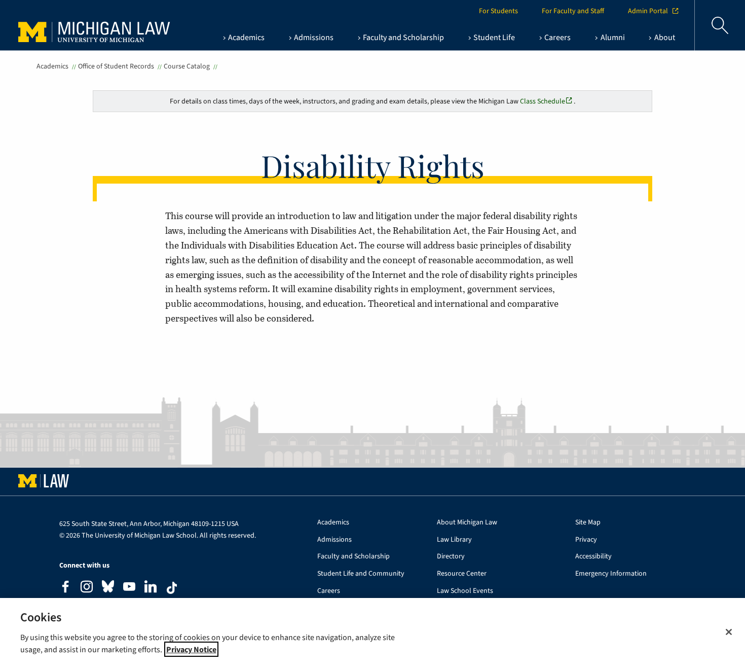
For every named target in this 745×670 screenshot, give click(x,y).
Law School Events (465, 591)
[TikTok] (172, 588)
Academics (52, 66)
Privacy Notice (191, 649)
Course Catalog (187, 66)
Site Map (588, 522)
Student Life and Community (360, 574)
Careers (328, 591)
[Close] (729, 632)
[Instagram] (87, 588)
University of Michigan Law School (84, 25)
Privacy (586, 540)
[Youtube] (129, 588)
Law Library (454, 540)
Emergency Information (611, 574)
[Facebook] (65, 588)
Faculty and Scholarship (353, 556)
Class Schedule (542, 101)
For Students (498, 11)
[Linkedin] (150, 588)
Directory (451, 556)
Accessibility (593, 556)
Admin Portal (648, 11)
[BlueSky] (108, 588)
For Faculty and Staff (573, 11)
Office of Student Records (116, 66)
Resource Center (462, 574)
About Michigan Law (467, 522)
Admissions (334, 540)
